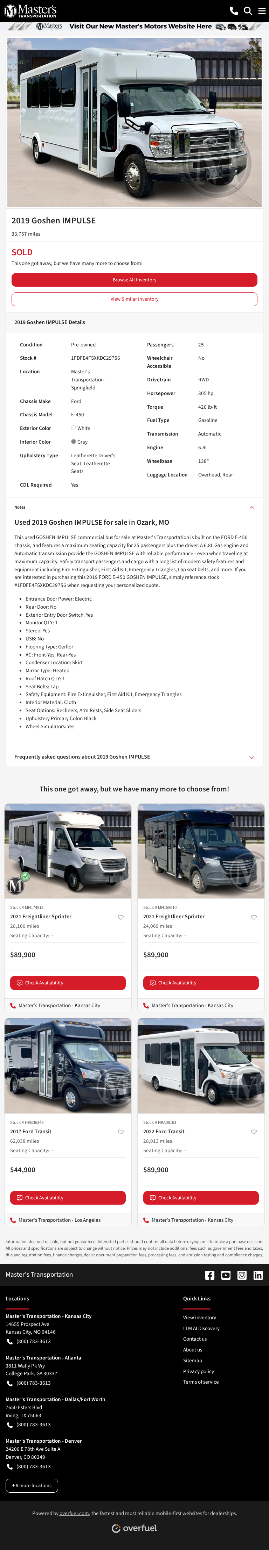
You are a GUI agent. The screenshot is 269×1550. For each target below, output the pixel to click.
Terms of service (201, 1382)
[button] (234, 11)
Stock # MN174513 (26, 907)
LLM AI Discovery (201, 1328)
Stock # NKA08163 (159, 1122)
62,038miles (24, 1141)
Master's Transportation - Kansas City (52, 1005)
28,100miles (24, 926)
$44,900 (22, 1169)
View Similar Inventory (135, 299)
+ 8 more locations (31, 1485)
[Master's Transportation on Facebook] (207, 1274)
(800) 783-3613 (33, 1341)
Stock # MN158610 (160, 907)
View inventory (199, 1317)
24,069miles (157, 926)
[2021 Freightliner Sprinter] (68, 851)
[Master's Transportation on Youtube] (223, 1274)
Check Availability (44, 982)
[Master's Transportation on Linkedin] (255, 1274)
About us (192, 1350)
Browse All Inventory (135, 280)
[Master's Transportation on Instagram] (239, 1274)
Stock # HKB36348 (26, 1122)
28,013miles (157, 1141)
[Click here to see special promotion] (134, 26)
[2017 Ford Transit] (68, 1065)
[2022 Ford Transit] (201, 1065)
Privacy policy (198, 1371)
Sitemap (192, 1360)
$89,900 (22, 954)
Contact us (195, 1339)
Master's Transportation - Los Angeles (53, 1220)
